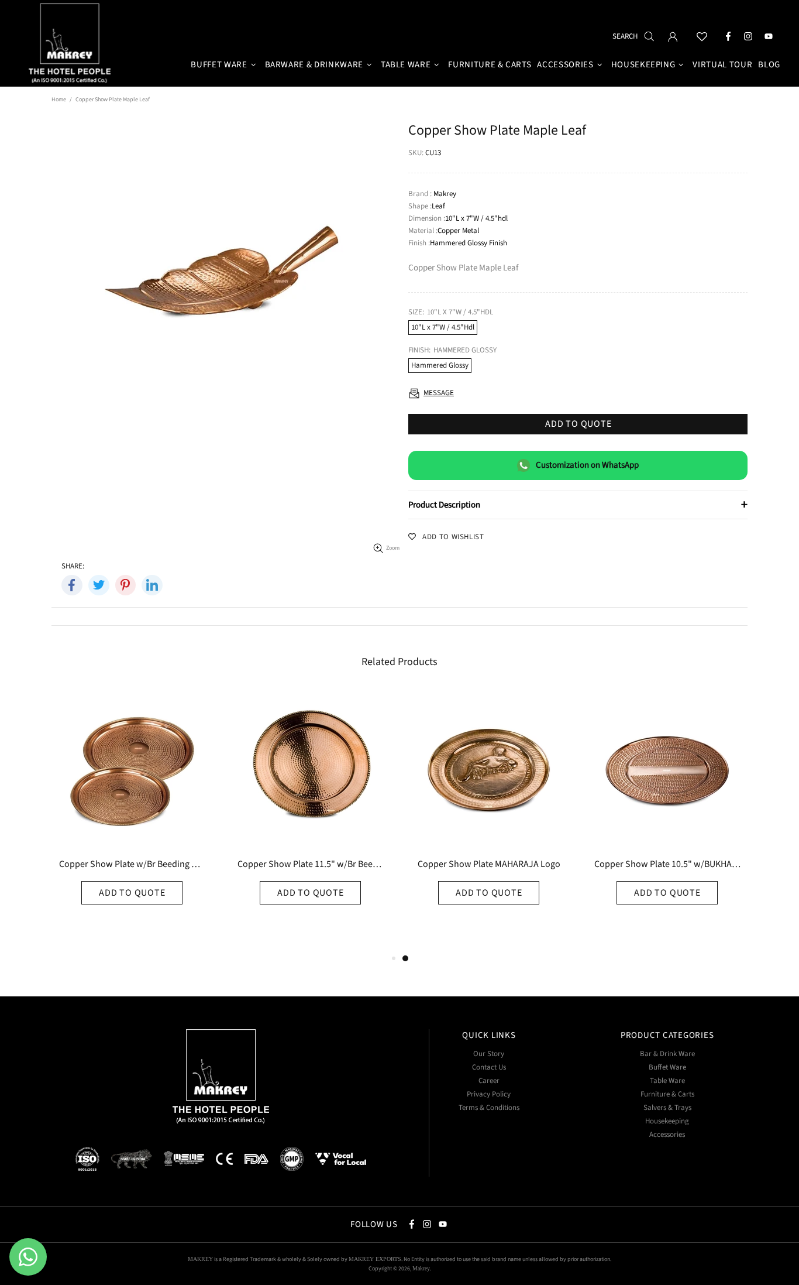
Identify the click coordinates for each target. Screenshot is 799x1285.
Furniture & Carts (667, 1094)
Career (489, 1081)
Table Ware (667, 1081)
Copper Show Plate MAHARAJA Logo (489, 865)
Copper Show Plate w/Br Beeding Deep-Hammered (132, 865)
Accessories (667, 1135)
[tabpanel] (488, 820)
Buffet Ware (667, 1067)
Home (58, 99)
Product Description (578, 504)
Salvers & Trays (667, 1108)
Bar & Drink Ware (667, 1054)
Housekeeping (667, 1121)
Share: (72, 566)
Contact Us (489, 1067)
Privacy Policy (489, 1094)
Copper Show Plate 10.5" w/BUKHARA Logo (667, 865)
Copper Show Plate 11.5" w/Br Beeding (310, 865)
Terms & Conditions (489, 1108)
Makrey (71, 45)
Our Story (488, 1054)
